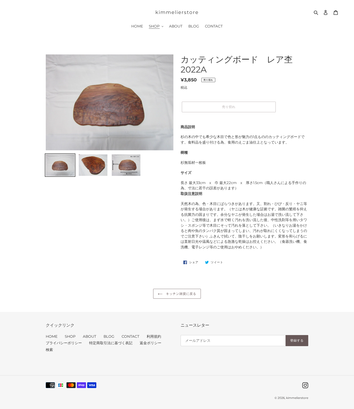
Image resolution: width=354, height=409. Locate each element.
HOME (52, 336)
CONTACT (130, 336)
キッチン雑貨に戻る (180, 294)
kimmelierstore (177, 12)
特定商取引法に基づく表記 (110, 343)
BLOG (109, 336)
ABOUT (89, 336)
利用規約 (154, 336)
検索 (49, 349)
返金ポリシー (150, 343)
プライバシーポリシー (64, 343)
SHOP (70, 336)
